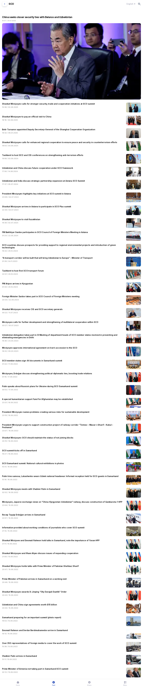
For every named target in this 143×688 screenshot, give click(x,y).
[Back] (4, 4)
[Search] (139, 4)
